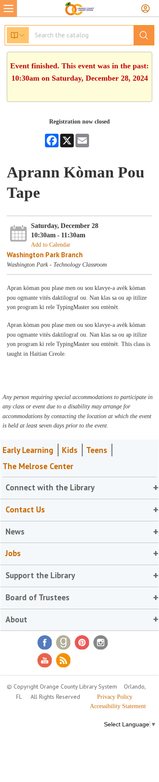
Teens (96, 450)
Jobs (13, 553)
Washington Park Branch (45, 254)
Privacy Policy (114, 697)
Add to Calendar (50, 245)
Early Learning (28, 450)
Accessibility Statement (118, 706)
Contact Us (25, 509)
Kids (70, 450)
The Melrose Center (38, 466)
